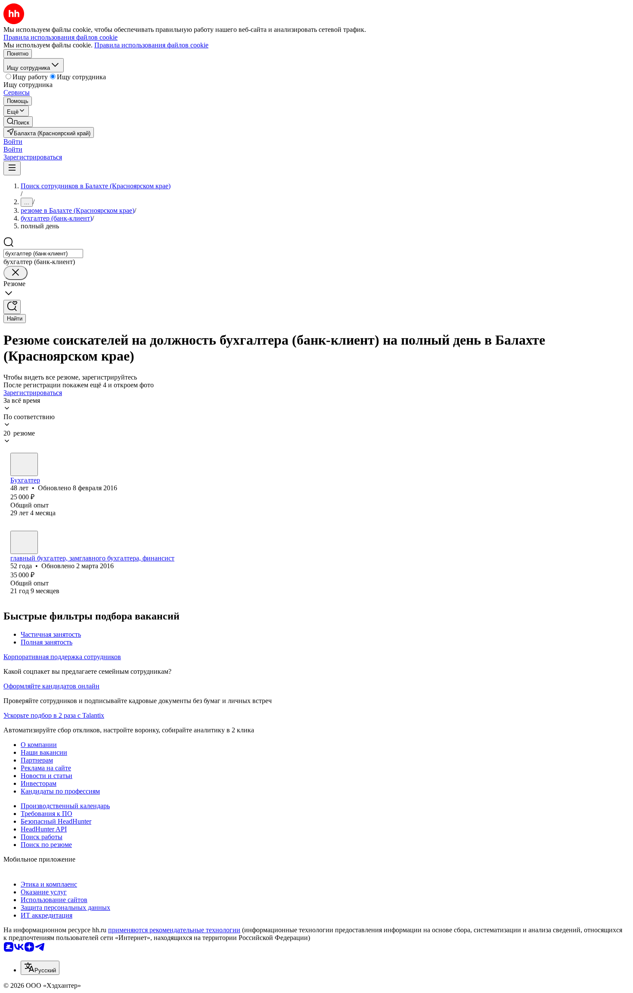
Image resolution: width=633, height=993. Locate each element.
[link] (18, 121)
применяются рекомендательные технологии (174, 930)
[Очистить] (15, 273)
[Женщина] (24, 464)
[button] (12, 141)
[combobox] (43, 253)
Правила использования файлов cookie (151, 45)
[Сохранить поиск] (12, 307)
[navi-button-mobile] (12, 168)
